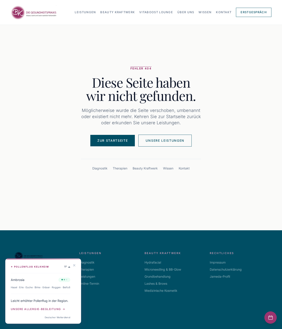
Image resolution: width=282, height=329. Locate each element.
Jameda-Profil (220, 276)
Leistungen (85, 12)
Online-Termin (89, 283)
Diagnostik (100, 168)
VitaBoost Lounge (156, 12)
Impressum (218, 262)
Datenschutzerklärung (226, 269)
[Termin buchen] (270, 317)
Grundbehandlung (158, 276)
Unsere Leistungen (165, 140)
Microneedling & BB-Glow (163, 269)
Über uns (185, 12)
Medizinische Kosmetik (161, 290)
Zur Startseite (112, 140)
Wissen (205, 12)
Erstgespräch (254, 12)
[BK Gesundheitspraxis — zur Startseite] (33, 12)
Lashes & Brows (156, 283)
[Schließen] (74, 265)
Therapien (120, 168)
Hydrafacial (153, 262)
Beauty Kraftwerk (117, 12)
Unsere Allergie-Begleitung (36, 309)
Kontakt (224, 12)
